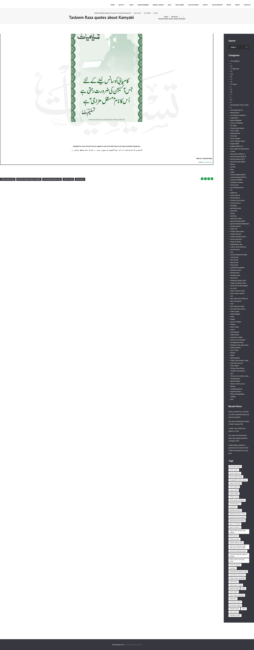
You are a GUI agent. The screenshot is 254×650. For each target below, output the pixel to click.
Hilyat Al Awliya (235, 242)
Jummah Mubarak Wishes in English (28, 179)
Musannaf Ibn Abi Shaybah (239, 286)
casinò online (234, 493)
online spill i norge (236, 585)
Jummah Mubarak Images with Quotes (106, 13)
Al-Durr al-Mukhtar (236, 123)
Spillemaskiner (235, 358)
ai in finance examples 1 (238, 115)
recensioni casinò (235, 602)
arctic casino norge (236, 477)
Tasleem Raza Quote (124, 13)
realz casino (234, 592)
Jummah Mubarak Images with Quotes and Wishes (238, 547)
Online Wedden (235, 314)
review (232, 329)
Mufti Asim (234, 278)
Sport (244, 609)
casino (232, 172)
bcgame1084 (234, 144)
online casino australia (237, 578)
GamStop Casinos (236, 218)
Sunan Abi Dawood (236, 363)
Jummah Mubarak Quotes (238, 551)
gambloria (233, 507)
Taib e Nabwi (234, 366)
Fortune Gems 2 (235, 203)
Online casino (234, 311)
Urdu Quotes (80, 179)
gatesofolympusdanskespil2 (239, 224)
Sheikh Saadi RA (235, 348)
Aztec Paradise (235, 138)
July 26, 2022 (137, 13)
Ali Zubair (233, 126)
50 (231, 100)
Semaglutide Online (236, 342)
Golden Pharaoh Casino (238, 237)
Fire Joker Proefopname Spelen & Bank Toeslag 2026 (239, 422)
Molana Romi (234, 273)
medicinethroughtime (237, 267)
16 (231, 76)
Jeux (231, 252)
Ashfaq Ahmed (235, 133)
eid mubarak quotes (236, 187)
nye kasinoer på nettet (237, 575)
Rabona (232, 324)
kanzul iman (234, 260)
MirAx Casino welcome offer (237, 560)
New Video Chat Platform (239, 298)
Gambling (233, 206)
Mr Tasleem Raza (207, 162)
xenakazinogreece (236, 389)
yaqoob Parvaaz (235, 391)
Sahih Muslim (234, 335)
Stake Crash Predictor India (239, 360)
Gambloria (233, 211)
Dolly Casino (234, 185)
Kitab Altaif (234, 265)
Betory (232, 164)
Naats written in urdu (237, 291)
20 (231, 82)
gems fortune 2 (235, 527)
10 (231, 66)
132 (231, 74)
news (232, 304)
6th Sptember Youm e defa (239, 105)
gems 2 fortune (235, 524)
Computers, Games (236, 182)
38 (231, 92)
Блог (231, 399)
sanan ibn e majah (236, 337)
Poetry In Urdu (68, 179)
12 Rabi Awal (234, 69)
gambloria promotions (237, 520)
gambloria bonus (235, 510)
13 (231, 71)
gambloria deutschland (237, 517)
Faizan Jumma (235, 195)
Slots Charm (234, 350)
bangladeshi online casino (238, 480)
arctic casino (234, 470)
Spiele (232, 355)
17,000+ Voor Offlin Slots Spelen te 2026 (237, 429)
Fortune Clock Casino (237, 200)
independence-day (236, 244)
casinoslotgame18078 (237, 175)
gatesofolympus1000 (237, 221)
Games (232, 213)
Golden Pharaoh (235, 234)
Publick (232, 319)
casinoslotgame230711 (238, 177)
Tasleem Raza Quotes (237, 371)
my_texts (233, 288)
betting (232, 167)
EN (231, 190)
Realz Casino (234, 327)
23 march (233, 84)
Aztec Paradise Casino (237, 141)
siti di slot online (235, 605)
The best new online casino (239, 376)
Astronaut (233, 136)
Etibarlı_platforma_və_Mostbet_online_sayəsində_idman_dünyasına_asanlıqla (239, 414)
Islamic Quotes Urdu (7, 179)
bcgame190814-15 (236, 146)
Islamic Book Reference (238, 247)
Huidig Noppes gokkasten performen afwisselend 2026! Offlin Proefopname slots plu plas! (238, 449)
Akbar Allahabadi (235, 120)
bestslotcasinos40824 (237, 162)
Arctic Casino (234, 131)
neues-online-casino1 (237, 293)
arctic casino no (235, 473)
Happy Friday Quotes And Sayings (237, 531)
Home (166, 17)
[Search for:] (239, 47)
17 (231, 79)
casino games (234, 487)
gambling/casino (235, 208)
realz (243, 588)
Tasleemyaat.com (118, 645)
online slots (234, 582)
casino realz (234, 490)
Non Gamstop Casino (237, 306)
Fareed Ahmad (235, 198)
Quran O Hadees (235, 322)
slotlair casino (234, 609)
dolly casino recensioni (237, 500)
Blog (232, 169)
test (231, 373)
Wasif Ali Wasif (235, 381)
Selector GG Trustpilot (237, 340)
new (231, 296)
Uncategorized (235, 379)
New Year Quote (235, 301)
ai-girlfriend (234, 118)
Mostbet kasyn (235, 275)
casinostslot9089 (236, 180)
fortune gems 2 (235, 504)
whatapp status (235, 615)
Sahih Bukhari (234, 332)
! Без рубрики (234, 61)
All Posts (174, 17)
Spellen (232, 353)
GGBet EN (233, 229)
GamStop (233, 216)
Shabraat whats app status (239, 345)
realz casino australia (237, 595)
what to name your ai (237, 384)
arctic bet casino (235, 466)
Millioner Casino (235, 270)
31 (231, 89)
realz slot (233, 598)
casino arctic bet (235, 483)
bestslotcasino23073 (237, 159)
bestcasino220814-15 (237, 154)
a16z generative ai (236, 110)
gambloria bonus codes (237, 514)
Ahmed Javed (234, 113)
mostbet (233, 568)
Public (232, 317)
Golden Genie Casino (237, 231)
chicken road (234, 497)
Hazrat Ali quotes (236, 239)
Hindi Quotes (234, 536)
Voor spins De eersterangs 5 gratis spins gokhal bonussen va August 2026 (238, 438)
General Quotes (235, 226)
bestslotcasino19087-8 (238, 156)
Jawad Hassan (235, 249)
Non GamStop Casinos (237, 309)
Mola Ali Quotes (235, 565)
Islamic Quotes (234, 539)
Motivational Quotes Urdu (52, 179)
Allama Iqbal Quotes (237, 128)
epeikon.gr (233, 193)
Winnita (232, 386)
